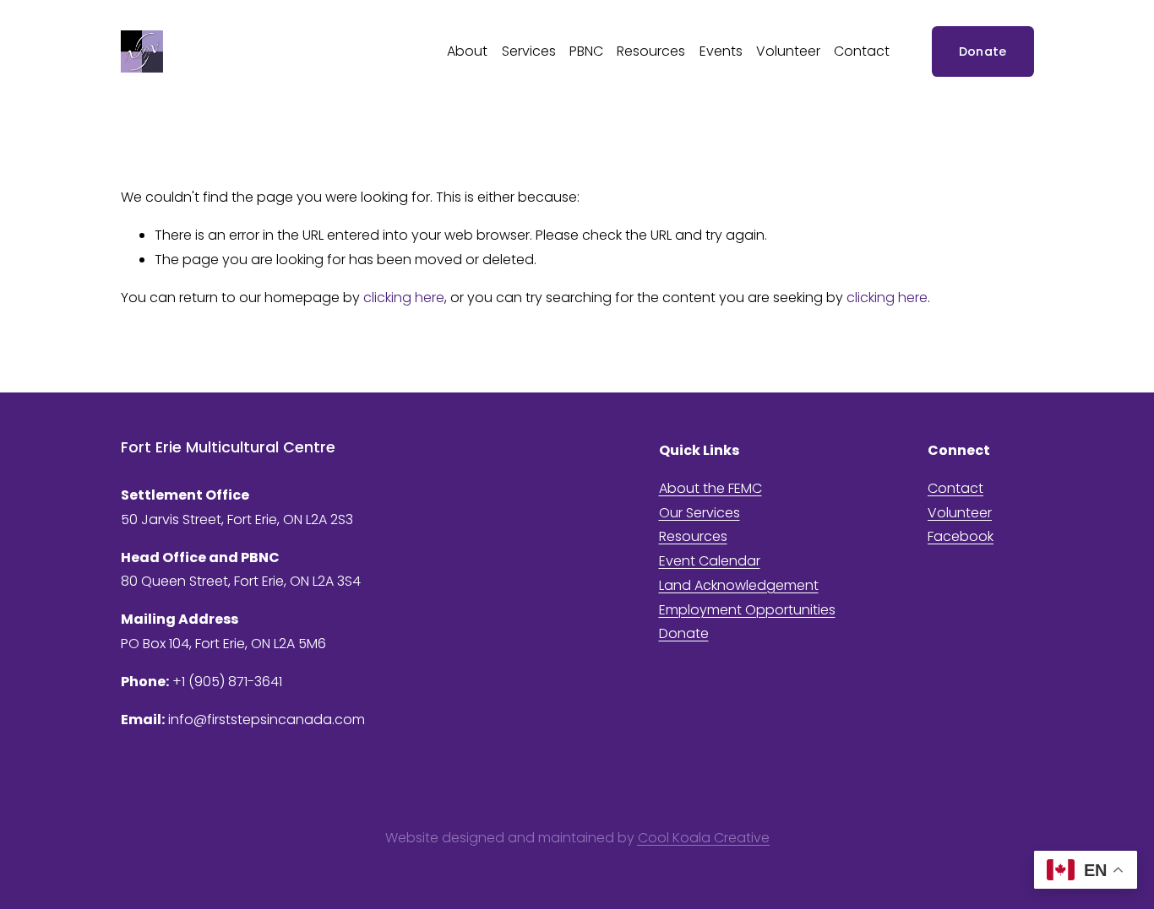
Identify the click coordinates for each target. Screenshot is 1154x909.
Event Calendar (709, 561)
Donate (983, 51)
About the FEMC (710, 488)
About (467, 51)
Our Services (699, 512)
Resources (651, 51)
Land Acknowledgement (739, 585)
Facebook (960, 536)
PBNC (586, 51)
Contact (862, 51)
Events (721, 51)
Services (529, 51)
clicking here (403, 297)
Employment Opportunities (747, 610)
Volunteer (788, 51)
